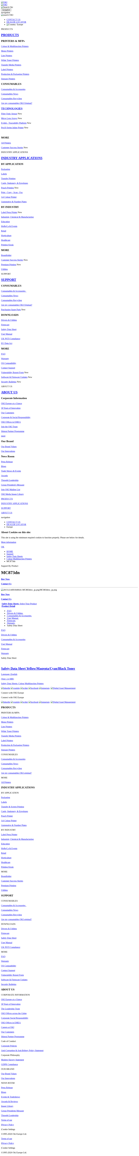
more (3, 436)
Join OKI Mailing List (10, 489)
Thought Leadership (9, 480)
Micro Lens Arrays (9, 118)
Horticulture (6, 235)
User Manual (6, 334)
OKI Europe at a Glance (11, 403)
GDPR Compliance (9, 1064)
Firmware (5, 325)
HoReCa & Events (9, 226)
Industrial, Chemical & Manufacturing (17, 217)
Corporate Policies (9, 1046)
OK (2, 547)
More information (8, 542)
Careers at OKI (7, 1027)
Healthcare (5, 240)
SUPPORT (8, 279)
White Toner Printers (10, 60)
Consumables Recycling (11, 98)
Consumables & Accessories (13, 89)
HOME (10, 551)
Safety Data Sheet (8, 329)
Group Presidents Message (12, 1111)
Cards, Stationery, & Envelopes (14, 183)
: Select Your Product (19, 604)
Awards (4, 475)
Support (10, 554)
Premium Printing (8, 264)
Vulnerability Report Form (12, 372)
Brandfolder (6, 255)
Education (5, 221)
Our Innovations (8, 451)
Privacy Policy (7, 1125)
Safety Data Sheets (15, 556)
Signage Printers (8, 79)
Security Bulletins (8, 382)
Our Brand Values (9, 446)
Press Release (7, 462)
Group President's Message (12, 485)
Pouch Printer (7, 816)
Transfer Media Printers (11, 65)
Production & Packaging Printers (15, 74)
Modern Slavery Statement (12, 1060)
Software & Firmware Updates (14, 377)
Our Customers (7, 413)
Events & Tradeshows (10, 1097)
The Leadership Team (10, 1009)
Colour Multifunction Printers (19, 559)
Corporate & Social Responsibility (15, 417)
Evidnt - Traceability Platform (13, 123)
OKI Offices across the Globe (14, 1013)
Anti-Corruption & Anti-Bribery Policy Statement (22, 1050)
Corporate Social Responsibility (14, 1018)
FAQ (3, 354)
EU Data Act (6, 343)
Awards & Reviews (9, 1101)
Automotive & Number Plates (14, 202)
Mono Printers (7, 51)
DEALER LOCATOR (16, 22)
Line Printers (6, 55)
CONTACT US (13, 19)
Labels (4, 174)
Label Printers (7, 69)
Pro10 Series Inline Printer (12, 127)
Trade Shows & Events (11, 471)
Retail (3, 231)
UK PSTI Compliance (10, 338)
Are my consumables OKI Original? (16, 103)
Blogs (3, 466)
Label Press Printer (9, 212)
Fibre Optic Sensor (9, 114)
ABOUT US (9, 392)
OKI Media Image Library (12, 494)
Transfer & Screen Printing (12, 807)
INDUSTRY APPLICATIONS (21, 158)
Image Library (7, 1106)
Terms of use (6, 1120)
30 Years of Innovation (10, 408)
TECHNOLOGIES (12, 108)
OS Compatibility (8, 363)
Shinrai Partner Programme (12, 431)
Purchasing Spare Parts (11, 309)
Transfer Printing (8, 178)
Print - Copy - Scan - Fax (12, 192)
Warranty (5, 358)
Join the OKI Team (9, 426)
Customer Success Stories (12, 147)
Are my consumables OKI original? (16, 773)
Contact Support (8, 368)
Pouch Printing (7, 188)
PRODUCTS (10, 35)
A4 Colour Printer (9, 197)
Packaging (5, 169)
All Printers (6, 143)
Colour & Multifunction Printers (15, 46)
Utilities (4, 269)
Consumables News (9, 94)
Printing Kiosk (7, 245)
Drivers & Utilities (9, 320)
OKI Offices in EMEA (11, 422)
